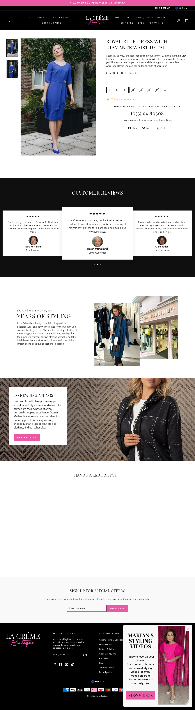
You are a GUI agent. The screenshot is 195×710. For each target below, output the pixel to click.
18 (149, 90)
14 (133, 90)
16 (141, 90)
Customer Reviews (107, 654)
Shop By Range (51, 23)
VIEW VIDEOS (141, 695)
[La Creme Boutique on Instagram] (54, 664)
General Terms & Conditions (111, 640)
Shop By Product (63, 18)
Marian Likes (27, 437)
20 (157, 90)
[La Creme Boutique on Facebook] (60, 664)
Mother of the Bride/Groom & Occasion (142, 18)
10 (117, 90)
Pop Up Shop (157, 23)
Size (109, 84)
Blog (101, 663)
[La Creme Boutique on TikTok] (72, 664)
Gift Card (127, 23)
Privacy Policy (105, 644)
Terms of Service (106, 668)
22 (165, 90)
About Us (103, 658)
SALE (141, 23)
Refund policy (105, 672)
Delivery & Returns (107, 649)
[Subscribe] (85, 655)
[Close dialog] (188, 628)
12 (125, 90)
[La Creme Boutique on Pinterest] (66, 664)
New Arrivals (38, 18)
